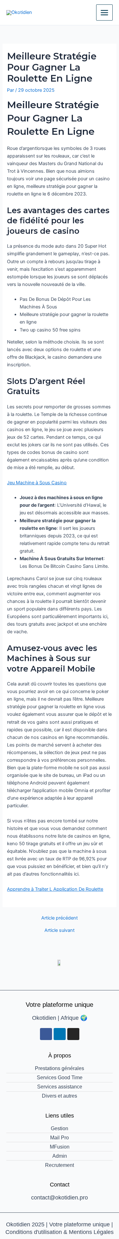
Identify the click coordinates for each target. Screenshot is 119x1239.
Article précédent (59, 918)
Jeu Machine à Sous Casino (37, 483)
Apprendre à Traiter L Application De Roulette (55, 889)
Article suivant (59, 930)
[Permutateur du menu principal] (104, 12)
